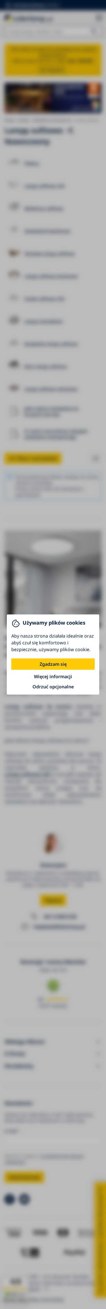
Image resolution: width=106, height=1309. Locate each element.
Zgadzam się (53, 664)
